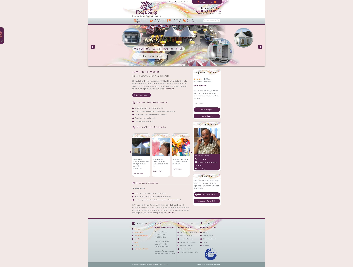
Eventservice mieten (149, 56)
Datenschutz (178, 2)
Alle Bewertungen (206, 110)
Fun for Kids (180, 136)
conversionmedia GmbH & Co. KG (158, 264)
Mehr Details (138, 173)
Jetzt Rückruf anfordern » (210, 13)
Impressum (187, 2)
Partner (136, 245)
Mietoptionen (138, 232)
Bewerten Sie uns (206, 116)
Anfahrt (165, 2)
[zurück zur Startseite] (146, 9)
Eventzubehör (141, 136)
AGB (203, 264)
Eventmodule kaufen (141, 249)
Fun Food (161, 136)
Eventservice (170, 89)
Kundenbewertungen (141, 236)
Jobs (136, 242)
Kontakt (171, 2)
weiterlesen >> (171, 213)
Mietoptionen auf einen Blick (206, 201)
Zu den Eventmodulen (141, 95)
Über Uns (137, 229)
